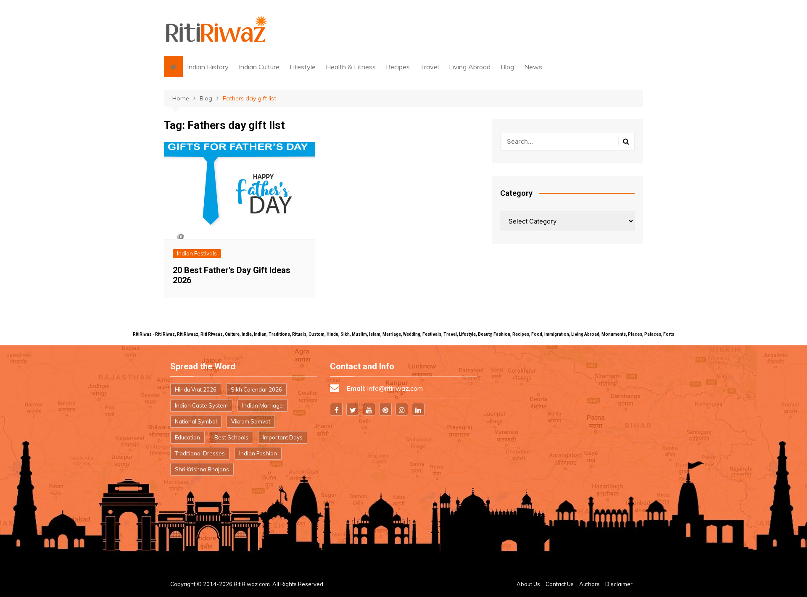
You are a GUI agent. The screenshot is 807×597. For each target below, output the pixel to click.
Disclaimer (619, 584)
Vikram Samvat (250, 421)
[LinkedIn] (418, 409)
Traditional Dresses (200, 453)
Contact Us (560, 584)
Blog (507, 67)
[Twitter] (352, 409)
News (533, 67)
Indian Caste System (201, 405)
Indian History (208, 67)
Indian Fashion (258, 453)
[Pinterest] (385, 409)
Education (187, 437)
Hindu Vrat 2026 (195, 389)
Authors (589, 584)
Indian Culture (259, 67)
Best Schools (231, 437)
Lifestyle (303, 67)
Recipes (398, 67)
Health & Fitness (351, 67)
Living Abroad (470, 67)
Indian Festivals (197, 253)
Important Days (283, 437)
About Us (528, 584)
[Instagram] (402, 409)
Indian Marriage (262, 405)
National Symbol (196, 421)
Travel (429, 67)
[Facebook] (336, 409)
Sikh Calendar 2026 (256, 389)
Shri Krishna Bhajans (202, 469)
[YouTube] (369, 409)
